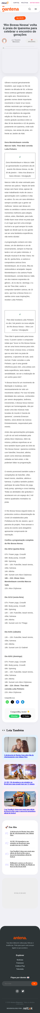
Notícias (20, 960)
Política (24, 2)
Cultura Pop (20, 966)
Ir (34, 983)
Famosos (20, 963)
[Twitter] (23, 991)
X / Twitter (26, 716)
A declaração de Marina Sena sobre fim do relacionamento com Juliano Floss (22, 833)
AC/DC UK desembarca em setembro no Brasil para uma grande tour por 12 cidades (20, 843)
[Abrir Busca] (29, 9)
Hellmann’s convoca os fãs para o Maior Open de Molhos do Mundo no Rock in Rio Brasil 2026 (22, 864)
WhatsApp (14, 716)
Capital (16, 2)
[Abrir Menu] (35, 9)
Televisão (20, 969)
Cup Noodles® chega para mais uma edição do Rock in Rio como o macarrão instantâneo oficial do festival (22, 854)
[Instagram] (17, 991)
